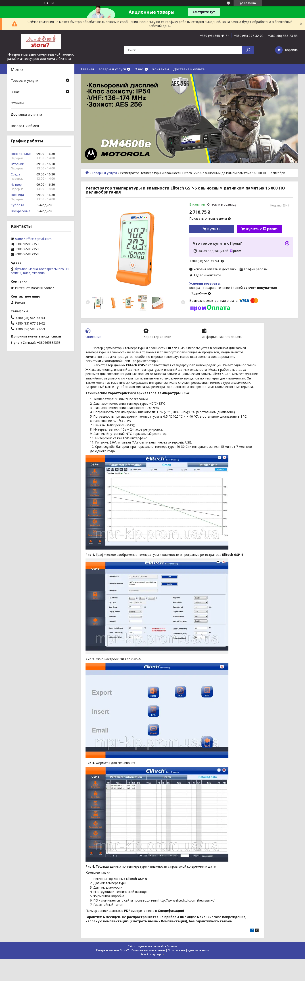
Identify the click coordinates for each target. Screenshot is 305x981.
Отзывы (17, 103)
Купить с (254, 229)
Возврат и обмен (25, 125)
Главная (87, 69)
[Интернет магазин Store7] (41, 41)
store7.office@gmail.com (33, 239)
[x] (257, 931)
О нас (139, 69)
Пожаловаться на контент (148, 950)
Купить (214, 229)
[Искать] (248, 50)
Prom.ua (172, 946)
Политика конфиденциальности (188, 950)
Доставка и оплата (189, 69)
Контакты (160, 69)
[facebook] (252, 931)
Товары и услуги (112, 69)
